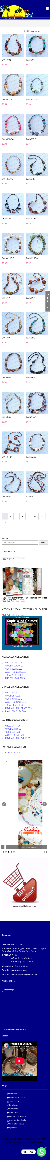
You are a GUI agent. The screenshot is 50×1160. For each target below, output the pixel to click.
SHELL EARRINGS (12, 726)
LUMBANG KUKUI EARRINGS (17, 738)
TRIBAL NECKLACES (14, 675)
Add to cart (17, 47)
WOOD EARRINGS (13, 729)
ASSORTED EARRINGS (14, 735)
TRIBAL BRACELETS (14, 705)
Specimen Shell (15, 1128)
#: (12, 966)
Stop (46, 852)
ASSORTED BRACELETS (15, 702)
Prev (4, 804)
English (10, 558)
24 (6, 523)
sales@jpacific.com (19, 970)
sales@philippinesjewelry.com (24, 974)
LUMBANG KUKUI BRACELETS (18, 708)
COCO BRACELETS (13, 699)
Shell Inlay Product (16, 1124)
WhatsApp (6, 966)
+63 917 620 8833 (21, 966)
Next (44, 804)
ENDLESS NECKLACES (15, 678)
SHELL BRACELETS (13, 693)
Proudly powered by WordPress (20, 1142)
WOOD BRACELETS (14, 696)
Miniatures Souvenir (17, 1097)
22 (35, 516)
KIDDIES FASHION (12, 753)
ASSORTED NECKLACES (15, 672)
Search (5, 539)
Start (44, 852)
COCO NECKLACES (13, 669)
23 (42, 516)
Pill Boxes (13, 1094)
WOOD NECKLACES (14, 666)
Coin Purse (13, 1109)
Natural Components (17, 1116)
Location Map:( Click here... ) (14, 1030)
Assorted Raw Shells (17, 1120)
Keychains (13, 1105)
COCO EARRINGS (12, 732)
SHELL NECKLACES (13, 663)
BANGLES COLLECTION (15, 711)
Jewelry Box (14, 1101)
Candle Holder (15, 1113)
